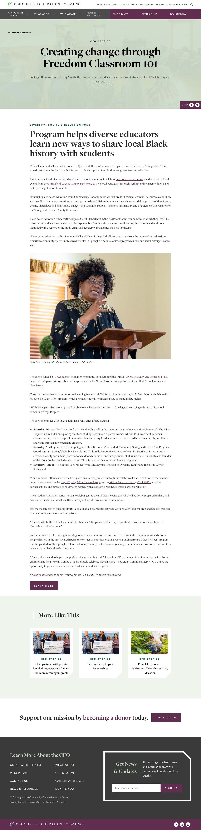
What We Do (42, 14)
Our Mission (64, 773)
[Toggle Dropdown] (27, 14)
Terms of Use (33, 802)
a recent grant (62, 376)
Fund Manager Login (177, 4)
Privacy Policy (17, 802)
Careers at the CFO (70, 780)
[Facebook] (191, 105)
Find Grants (120, 14)
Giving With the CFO (15, 14)
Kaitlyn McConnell (43, 575)
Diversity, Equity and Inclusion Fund (146, 376)
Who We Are (67, 14)
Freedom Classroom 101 (129, 179)
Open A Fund (149, 14)
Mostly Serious (57, 802)
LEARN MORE (44, 585)
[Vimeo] (188, 824)
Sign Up (171, 788)
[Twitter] (197, 105)
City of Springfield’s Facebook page (80, 482)
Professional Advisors (142, 4)
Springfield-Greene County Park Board (70, 183)
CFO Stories (100, 41)
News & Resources (93, 14)
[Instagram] (182, 824)
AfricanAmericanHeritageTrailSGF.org (131, 482)
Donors (160, 4)
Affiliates (124, 4)
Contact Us (19, 780)
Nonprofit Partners (107, 4)
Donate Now (178, 14)
